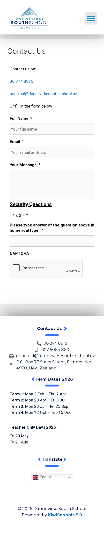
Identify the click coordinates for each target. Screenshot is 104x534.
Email (16, 141)
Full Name (21, 118)
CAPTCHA (19, 253)
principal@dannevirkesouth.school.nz (43, 93)
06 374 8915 (21, 81)
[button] (91, 18)
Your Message (25, 164)
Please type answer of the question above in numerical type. (52, 228)
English (45, 477)
